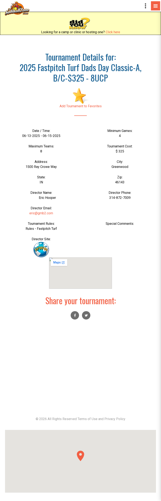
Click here (113, 32)
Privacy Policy (114, 419)
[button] (80, 456)
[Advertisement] (80, 370)
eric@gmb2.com (41, 213)
